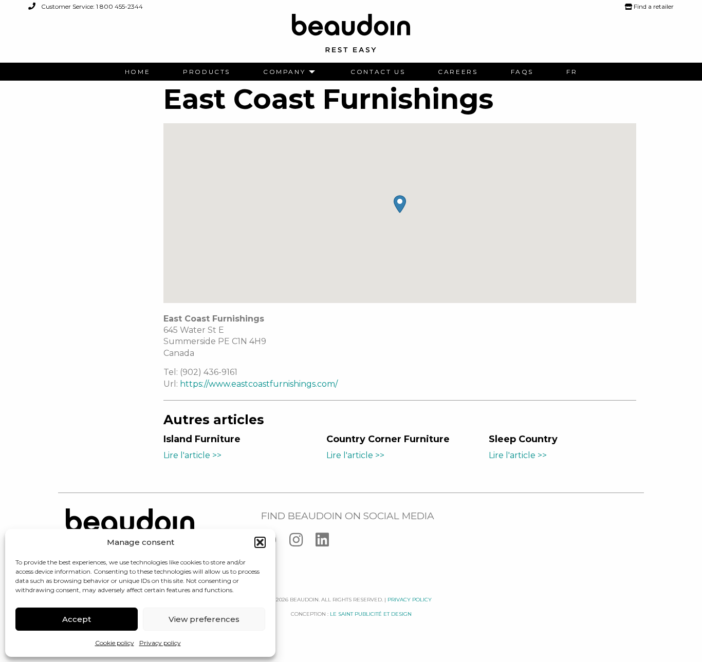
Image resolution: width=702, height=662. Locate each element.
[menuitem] (137, 72)
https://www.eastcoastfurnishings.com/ (259, 384)
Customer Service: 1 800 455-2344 (91, 6)
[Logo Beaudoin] (351, 38)
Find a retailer (653, 6)
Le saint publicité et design (371, 614)
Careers (457, 72)
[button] (260, 542)
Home (137, 72)
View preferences (204, 619)
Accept (76, 619)
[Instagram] (302, 542)
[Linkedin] (327, 542)
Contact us (377, 72)
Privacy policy (160, 643)
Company (284, 72)
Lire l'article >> (192, 455)
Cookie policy (114, 643)
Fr (571, 72)
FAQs (522, 72)
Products (206, 72)
